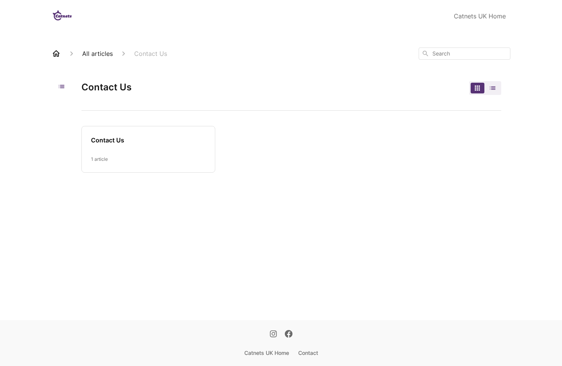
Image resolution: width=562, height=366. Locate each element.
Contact (308, 353)
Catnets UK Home (480, 16)
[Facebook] (288, 334)
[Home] (56, 53)
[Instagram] (273, 334)
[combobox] (464, 53)
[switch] (485, 88)
